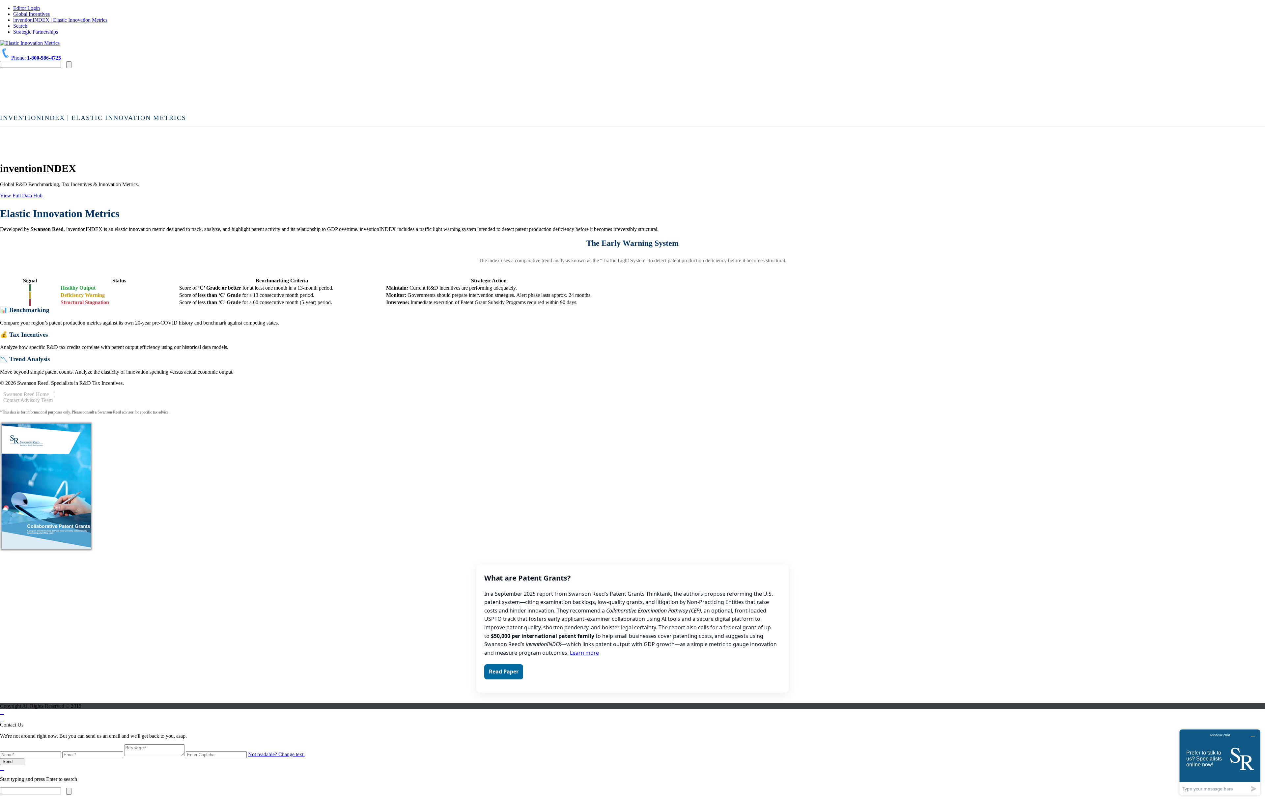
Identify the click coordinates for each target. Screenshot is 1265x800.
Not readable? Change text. (276, 754)
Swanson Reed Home (26, 394)
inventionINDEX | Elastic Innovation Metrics (60, 20)
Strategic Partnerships (35, 32)
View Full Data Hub (21, 195)
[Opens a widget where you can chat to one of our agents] (1220, 762)
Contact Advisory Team (28, 400)
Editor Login (26, 8)
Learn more (584, 652)
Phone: (36, 58)
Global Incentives (31, 14)
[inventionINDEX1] (30, 43)
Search (20, 26)
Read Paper (504, 671)
